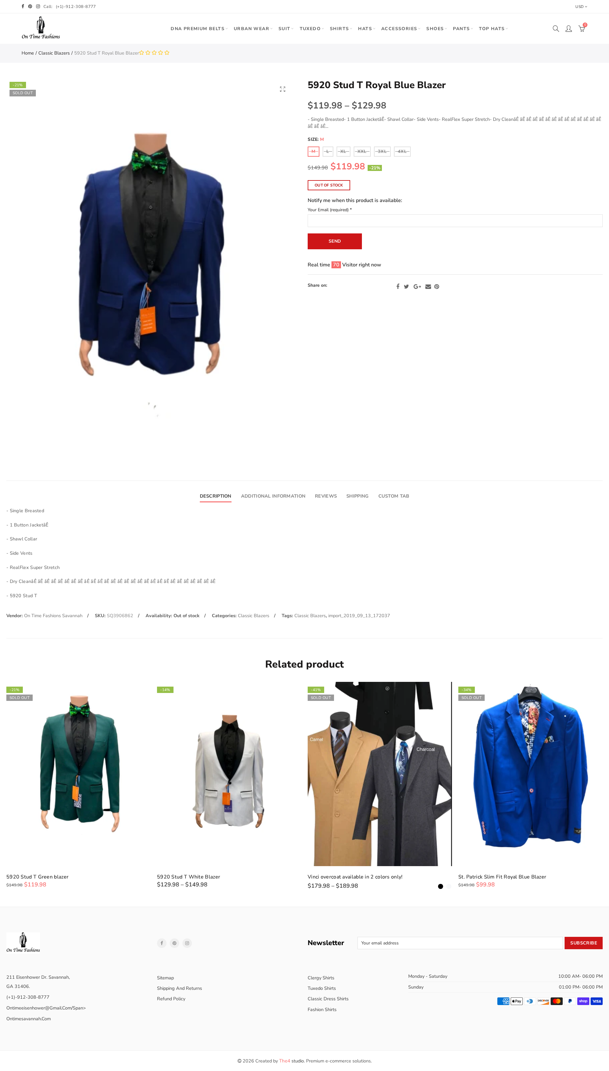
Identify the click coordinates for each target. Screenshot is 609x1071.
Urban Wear (251, 29)
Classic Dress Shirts (328, 999)
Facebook (397, 287)
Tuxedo (310, 29)
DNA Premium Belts (198, 29)
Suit (284, 29)
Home (28, 53)
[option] (78, 785)
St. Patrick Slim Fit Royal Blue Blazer (502, 877)
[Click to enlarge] (283, 89)
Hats (365, 29)
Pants (461, 29)
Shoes (435, 29)
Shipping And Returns (179, 988)
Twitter (406, 287)
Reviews (326, 496)
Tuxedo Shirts (322, 988)
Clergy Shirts (321, 978)
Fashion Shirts (322, 1009)
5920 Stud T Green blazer (37, 877)
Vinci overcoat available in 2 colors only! (355, 877)
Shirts (339, 29)
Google (417, 287)
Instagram (187, 943)
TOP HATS (492, 29)
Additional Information (273, 496)
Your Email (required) (330, 210)
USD (579, 6)
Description (216, 496)
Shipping (357, 496)
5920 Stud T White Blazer (188, 877)
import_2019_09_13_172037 (359, 615)
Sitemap (165, 978)
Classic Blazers (54, 53)
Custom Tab (393, 496)
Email (428, 287)
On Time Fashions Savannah (53, 615)
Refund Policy (171, 999)
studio (291, 1061)
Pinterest (436, 287)
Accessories (399, 29)
